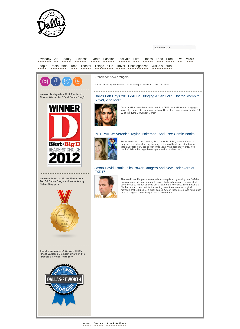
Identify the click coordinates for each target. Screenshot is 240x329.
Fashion (109, 59)
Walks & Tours (162, 66)
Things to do (104, 66)
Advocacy (44, 59)
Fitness (147, 59)
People (42, 66)
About (86, 323)
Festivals (124, 59)
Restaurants (58, 66)
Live (180, 59)
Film (136, 59)
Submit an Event (116, 323)
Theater (85, 66)
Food (159, 59)
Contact (98, 323)
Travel (120, 66)
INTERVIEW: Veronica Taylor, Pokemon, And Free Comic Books (144, 134)
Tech (74, 66)
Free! (170, 59)
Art (56, 59)
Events (95, 59)
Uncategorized (138, 66)
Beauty (66, 59)
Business (80, 59)
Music (190, 59)
